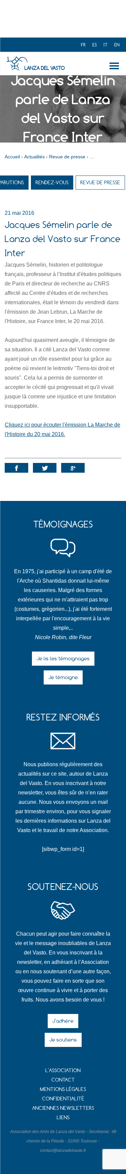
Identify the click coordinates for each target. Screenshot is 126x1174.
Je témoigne (63, 677)
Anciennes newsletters (63, 1108)
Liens (63, 1117)
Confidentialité (63, 1098)
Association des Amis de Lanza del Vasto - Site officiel (17, 63)
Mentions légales (63, 1089)
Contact (63, 1080)
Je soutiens (63, 1039)
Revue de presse (100, 182)
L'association (63, 1070)
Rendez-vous (52, 182)
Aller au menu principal (115, 65)
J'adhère (63, 1021)
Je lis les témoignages (63, 658)
